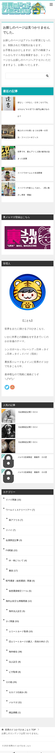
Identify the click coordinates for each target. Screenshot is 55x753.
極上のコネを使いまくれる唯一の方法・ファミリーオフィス (33, 133)
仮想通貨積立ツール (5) (20, 591)
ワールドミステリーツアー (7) (20, 510)
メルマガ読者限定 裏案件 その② (32, 457)
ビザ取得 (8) (15, 672)
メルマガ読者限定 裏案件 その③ (32, 472)
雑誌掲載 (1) (15, 712)
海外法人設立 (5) (17, 611)
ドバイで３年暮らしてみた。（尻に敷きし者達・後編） (34, 191)
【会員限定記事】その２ (28, 427)
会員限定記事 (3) (14, 540)
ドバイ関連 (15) (13, 499)
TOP (20, 729)
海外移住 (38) (15, 651)
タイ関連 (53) (12, 621)
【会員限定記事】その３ (28, 412)
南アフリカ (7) (16, 520)
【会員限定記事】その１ (28, 442)
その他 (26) (11, 682)
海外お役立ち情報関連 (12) (19, 601)
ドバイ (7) (11, 530)
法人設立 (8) (15, 662)
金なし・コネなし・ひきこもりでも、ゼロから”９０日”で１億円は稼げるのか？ (34, 109)
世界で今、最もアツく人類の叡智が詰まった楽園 (34, 155)
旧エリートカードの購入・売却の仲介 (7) (29, 641)
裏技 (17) (13, 570)
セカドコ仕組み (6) (18, 692)
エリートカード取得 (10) (21, 631)
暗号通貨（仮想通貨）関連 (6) (20, 581)
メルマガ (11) (15, 702)
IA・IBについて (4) (18, 560)
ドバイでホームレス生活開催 (30, 173)
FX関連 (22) (11, 550)
